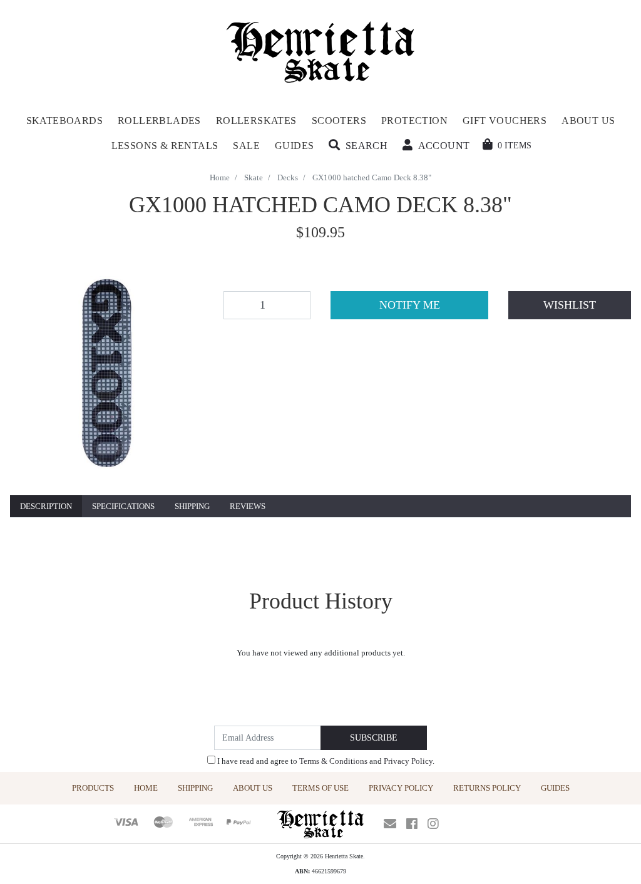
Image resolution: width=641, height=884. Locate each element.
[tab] (46, 506)
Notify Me (409, 305)
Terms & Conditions (333, 761)
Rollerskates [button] (256, 120)
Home (146, 788)
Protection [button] (414, 120)
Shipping (192, 506)
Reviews (247, 506)
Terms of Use (320, 788)
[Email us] (390, 824)
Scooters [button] (339, 120)
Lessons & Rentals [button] (164, 145)
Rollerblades (159, 120)
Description (46, 506)
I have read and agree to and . (324, 761)
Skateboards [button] (64, 120)
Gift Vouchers (504, 120)
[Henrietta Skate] (321, 50)
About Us (252, 788)
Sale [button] (246, 145)
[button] (358, 145)
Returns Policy (487, 788)
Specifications (123, 506)
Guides (555, 788)
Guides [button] (294, 145)
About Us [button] (588, 120)
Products (93, 788)
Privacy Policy (408, 761)
